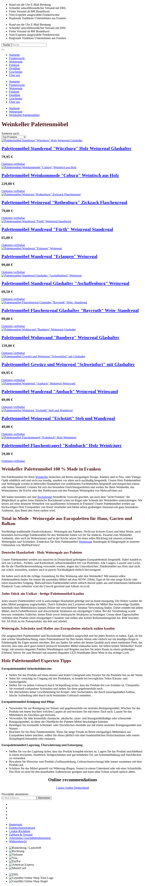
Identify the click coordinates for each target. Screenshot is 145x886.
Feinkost (14, 65)
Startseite (14, 54)
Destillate (14, 68)
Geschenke (15, 71)
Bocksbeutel (44, 496)
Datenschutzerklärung (22, 827)
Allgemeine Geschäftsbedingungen (30, 838)
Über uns (14, 75)
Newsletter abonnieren (15, 794)
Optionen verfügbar (13, 164)
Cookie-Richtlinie (19, 831)
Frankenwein (17, 58)
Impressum (15, 824)
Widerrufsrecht (18, 841)
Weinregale (15, 61)
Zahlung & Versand (20, 834)
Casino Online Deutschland (72, 787)
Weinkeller (41, 477)
